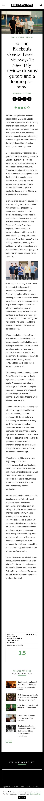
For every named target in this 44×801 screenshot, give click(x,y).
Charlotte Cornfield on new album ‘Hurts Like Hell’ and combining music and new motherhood (26, 731)
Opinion (21, 37)
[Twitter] (19, 99)
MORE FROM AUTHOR (22, 673)
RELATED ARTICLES (22, 671)
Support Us (6, 787)
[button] (3, 4)
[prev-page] (7, 741)
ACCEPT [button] (22, 798)
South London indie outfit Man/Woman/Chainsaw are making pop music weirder (27, 686)
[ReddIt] (29, 99)
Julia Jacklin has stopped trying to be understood (28, 706)
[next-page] (10, 741)
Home (13, 37)
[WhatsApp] (24, 99)
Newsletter (15, 787)
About (22, 787)
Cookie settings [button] (35, 794)
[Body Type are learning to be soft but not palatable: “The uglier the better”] (11, 697)
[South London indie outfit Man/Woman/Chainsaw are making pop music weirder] (11, 684)
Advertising (35, 787)
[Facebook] (14, 99)
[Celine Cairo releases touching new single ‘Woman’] (11, 718)
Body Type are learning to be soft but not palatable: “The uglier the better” (28, 697)
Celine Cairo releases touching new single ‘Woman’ (26, 718)
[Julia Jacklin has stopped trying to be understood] (11, 707)
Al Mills (18, 93)
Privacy (28, 787)
